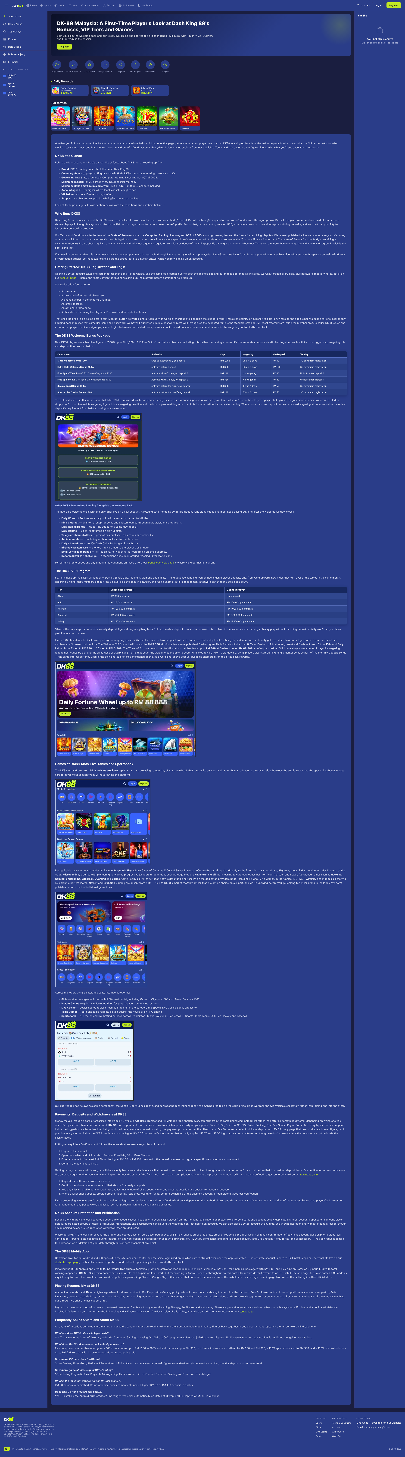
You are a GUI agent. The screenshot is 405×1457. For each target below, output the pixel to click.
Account (111, 5)
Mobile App (147, 5)
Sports (47, 5)
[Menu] (6, 5)
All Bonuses (128, 5)
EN (368, 5)
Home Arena (15, 23)
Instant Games (92, 5)
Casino (61, 5)
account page (68, 277)
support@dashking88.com (377, 1427)
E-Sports (13, 61)
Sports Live (14, 16)
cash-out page (309, 1174)
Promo (33, 5)
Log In (378, 5)
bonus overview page (161, 562)
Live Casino (321, 1431)
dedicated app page (67, 1262)
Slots (74, 5)
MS (363, 5)
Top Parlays (14, 31)
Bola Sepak (14, 46)
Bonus (319, 1436)
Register (393, 5)
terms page (246, 1311)
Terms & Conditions (341, 1423)
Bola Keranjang (16, 54)
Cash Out (336, 1436)
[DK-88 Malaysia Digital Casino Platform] (17, 5)
